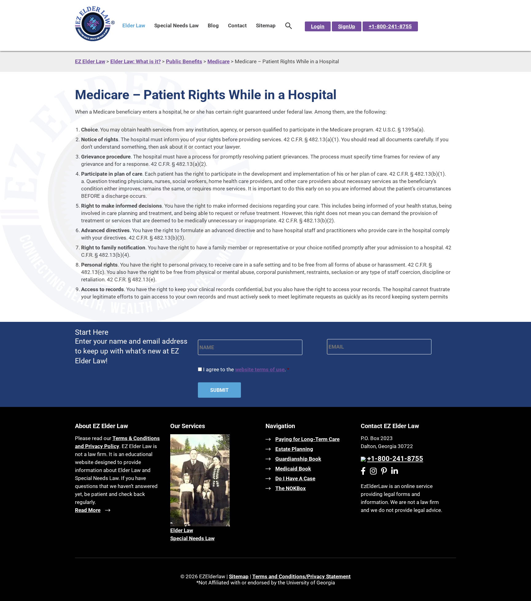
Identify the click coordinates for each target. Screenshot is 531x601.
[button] (289, 25)
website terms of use (260, 369)
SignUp (346, 26)
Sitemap (266, 25)
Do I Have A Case (295, 478)
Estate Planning (294, 449)
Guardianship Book (298, 459)
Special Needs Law (176, 25)
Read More (87, 510)
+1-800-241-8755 (390, 26)
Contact (237, 25)
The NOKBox (290, 488)
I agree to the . (246, 369)
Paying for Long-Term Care (307, 439)
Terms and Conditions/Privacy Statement (301, 576)
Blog (213, 25)
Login (317, 26)
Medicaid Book (293, 469)
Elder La (179, 530)
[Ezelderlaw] (95, 39)
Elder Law (133, 25)
